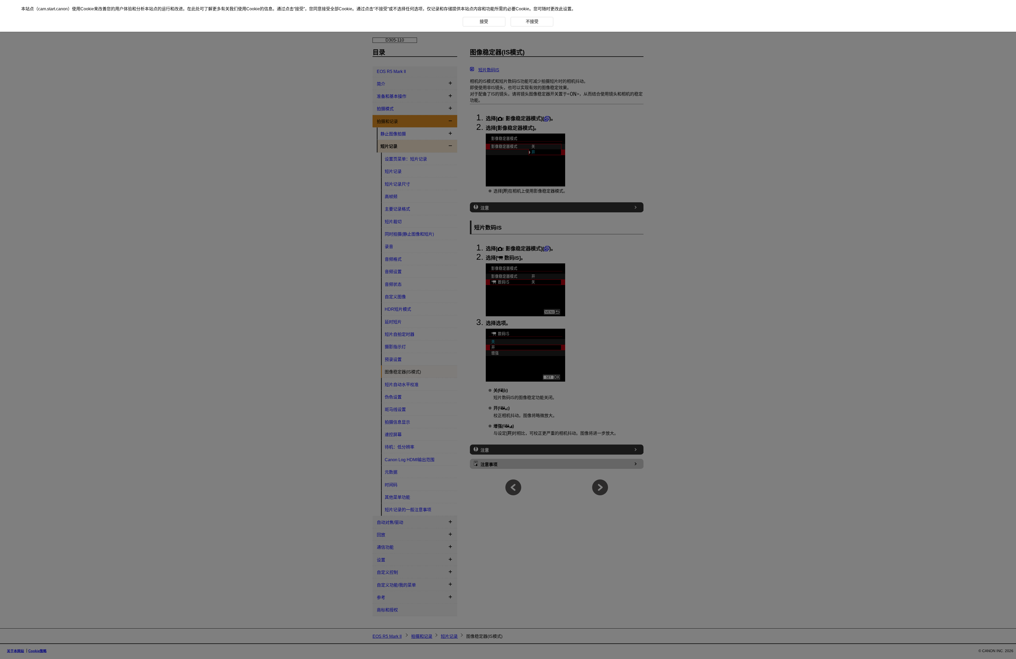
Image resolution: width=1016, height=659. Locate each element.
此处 (195, 9)
